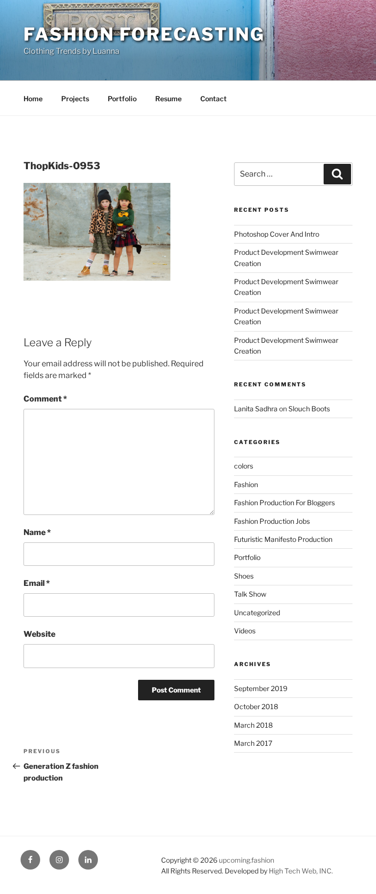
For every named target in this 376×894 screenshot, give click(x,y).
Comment (45, 398)
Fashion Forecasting (144, 34)
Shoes (244, 576)
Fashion (246, 484)
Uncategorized (257, 612)
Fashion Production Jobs (272, 521)
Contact (213, 98)
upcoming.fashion (246, 860)
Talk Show (250, 594)
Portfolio (122, 98)
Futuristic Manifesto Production (283, 539)
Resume (168, 98)
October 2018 (256, 706)
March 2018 (253, 725)
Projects (75, 98)
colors (243, 466)
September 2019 (260, 688)
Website (39, 634)
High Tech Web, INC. (301, 871)
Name (37, 532)
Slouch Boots (309, 408)
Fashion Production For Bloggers (284, 502)
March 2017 (253, 743)
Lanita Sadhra (256, 408)
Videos (245, 630)
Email (37, 583)
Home (33, 98)
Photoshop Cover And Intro (276, 234)
